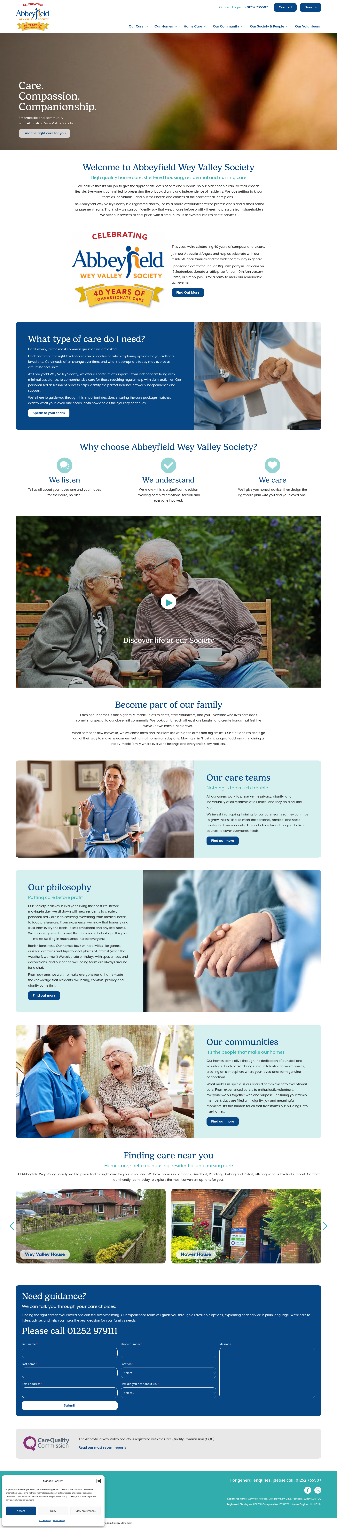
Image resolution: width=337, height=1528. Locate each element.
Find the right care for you (44, 133)
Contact (285, 7)
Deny (53, 1510)
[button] (99, 1481)
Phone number (131, 1344)
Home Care (193, 26)
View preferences (85, 1510)
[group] (91, 1226)
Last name (29, 1364)
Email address (32, 1384)
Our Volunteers (307, 26)
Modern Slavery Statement (117, 1523)
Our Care (136, 26)
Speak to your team (49, 413)
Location (127, 1364)
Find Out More (188, 293)
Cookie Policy (45, 1520)
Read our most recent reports (102, 1448)
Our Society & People (267, 26)
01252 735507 (257, 7)
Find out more (222, 841)
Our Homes (163, 26)
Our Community (226, 26)
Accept (21, 1510)
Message (225, 1344)
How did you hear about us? (140, 1384)
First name (30, 1344)
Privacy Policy (59, 1520)
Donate (310, 7)
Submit (69, 1406)
